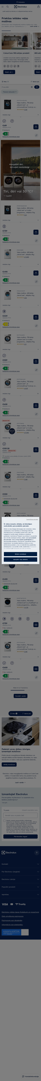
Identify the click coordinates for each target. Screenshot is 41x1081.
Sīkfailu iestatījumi (20, 554)
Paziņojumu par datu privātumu (22, 548)
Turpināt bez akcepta (32, 519)
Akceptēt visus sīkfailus (20, 559)
